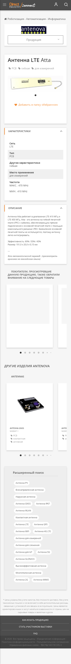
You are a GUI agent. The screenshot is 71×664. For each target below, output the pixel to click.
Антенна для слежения (27, 545)
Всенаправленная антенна (30, 489)
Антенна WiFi (22, 531)
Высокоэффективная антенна (31, 565)
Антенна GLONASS (25, 559)
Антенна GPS (41, 524)
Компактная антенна (26, 517)
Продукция (33, 40)
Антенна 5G (44, 552)
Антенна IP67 (43, 503)
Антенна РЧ (22, 482)
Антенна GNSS (23, 503)
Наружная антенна (25, 496)
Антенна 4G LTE (43, 531)
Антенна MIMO (41, 579)
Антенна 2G (22, 579)
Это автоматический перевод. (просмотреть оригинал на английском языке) (32, 258)
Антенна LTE (22, 524)
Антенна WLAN (23, 510)
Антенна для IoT (24, 552)
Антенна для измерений (28, 538)
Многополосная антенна (28, 572)
